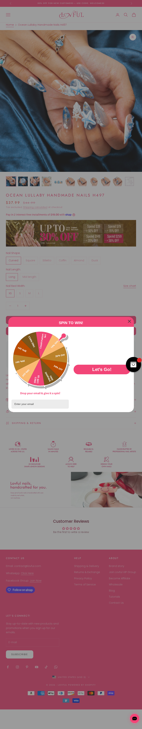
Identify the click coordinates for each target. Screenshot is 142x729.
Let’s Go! (101, 369)
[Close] (129, 321)
